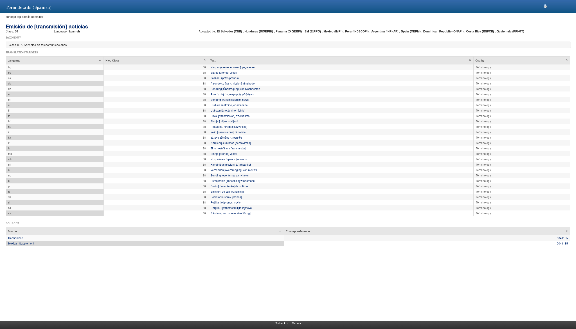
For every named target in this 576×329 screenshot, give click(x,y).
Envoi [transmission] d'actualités (230, 116)
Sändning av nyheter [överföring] (230, 213)
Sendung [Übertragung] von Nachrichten (235, 89)
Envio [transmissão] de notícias (229, 186)
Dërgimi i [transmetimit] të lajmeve (231, 208)
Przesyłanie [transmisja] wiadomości (233, 181)
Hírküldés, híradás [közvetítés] (229, 126)
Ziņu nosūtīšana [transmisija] (228, 148)
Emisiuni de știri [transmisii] (227, 191)
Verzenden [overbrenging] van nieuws (234, 170)
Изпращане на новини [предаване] (233, 67)
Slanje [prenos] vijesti (224, 72)
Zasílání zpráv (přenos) (225, 78)
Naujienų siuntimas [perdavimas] (231, 143)
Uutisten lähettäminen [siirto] (228, 110)
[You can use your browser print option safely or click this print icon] (545, 5)
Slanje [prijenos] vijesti (224, 121)
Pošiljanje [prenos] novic (226, 202)
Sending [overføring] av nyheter (230, 175)
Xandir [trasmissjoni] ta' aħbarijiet (231, 164)
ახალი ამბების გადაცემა (226, 137)
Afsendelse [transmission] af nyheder (233, 83)
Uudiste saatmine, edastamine (229, 105)
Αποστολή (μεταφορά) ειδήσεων (232, 94)
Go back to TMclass (288, 323)
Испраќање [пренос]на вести (229, 159)
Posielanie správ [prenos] (226, 197)
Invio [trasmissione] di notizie (228, 132)
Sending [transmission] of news (230, 99)
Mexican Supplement (21, 243)
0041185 (562, 238)
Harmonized (15, 238)
